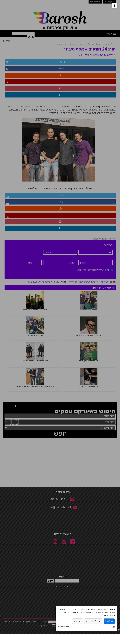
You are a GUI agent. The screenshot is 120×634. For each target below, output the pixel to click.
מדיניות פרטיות (63, 627)
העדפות (77, 621)
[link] (113, 627)
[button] (114, 5)
